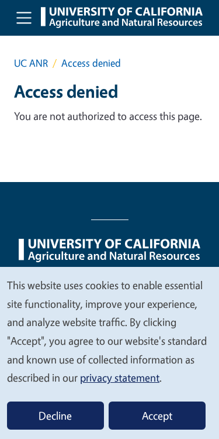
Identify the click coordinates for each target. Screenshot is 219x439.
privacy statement (119, 378)
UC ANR (31, 63)
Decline (55, 416)
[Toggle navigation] (24, 17)
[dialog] (109, 352)
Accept (157, 416)
